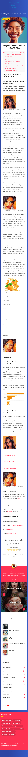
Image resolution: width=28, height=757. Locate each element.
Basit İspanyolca (7, 667)
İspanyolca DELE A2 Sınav (10, 468)
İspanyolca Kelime (7, 684)
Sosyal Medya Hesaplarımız (11, 70)
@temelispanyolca (10, 529)
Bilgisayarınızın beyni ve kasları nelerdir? (15, 638)
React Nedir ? (12, 650)
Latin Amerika (6, 694)
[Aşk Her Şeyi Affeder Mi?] (5, 632)
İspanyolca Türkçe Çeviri (14, 5)
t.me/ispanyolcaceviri (18, 525)
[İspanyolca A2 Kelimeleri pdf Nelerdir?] (5, 645)
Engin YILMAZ (14, 571)
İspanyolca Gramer (8, 681)
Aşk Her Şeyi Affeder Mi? (14, 630)
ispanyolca (9, 511)
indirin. (18, 498)
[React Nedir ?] (5, 652)
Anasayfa (3, 13)
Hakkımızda (14, 753)
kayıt (14, 505)
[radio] (8, 550)
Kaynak (23, 406)
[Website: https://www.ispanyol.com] (12, 579)
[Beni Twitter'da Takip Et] (15, 579)
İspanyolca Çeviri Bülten (9, 677)
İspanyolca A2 (10, 13)
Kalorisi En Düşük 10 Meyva (10, 461)
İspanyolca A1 (6, 671)
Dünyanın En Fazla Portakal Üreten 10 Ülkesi (13, 53)
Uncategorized (6, 697)
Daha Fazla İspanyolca (10, 68)
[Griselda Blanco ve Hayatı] (5, 626)
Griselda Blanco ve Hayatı (14, 624)
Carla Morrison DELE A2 (9, 455)
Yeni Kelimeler (9, 58)
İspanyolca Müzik (7, 687)
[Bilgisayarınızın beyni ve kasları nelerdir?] (5, 639)
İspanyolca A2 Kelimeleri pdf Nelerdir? (17, 643)
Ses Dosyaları (8, 60)
